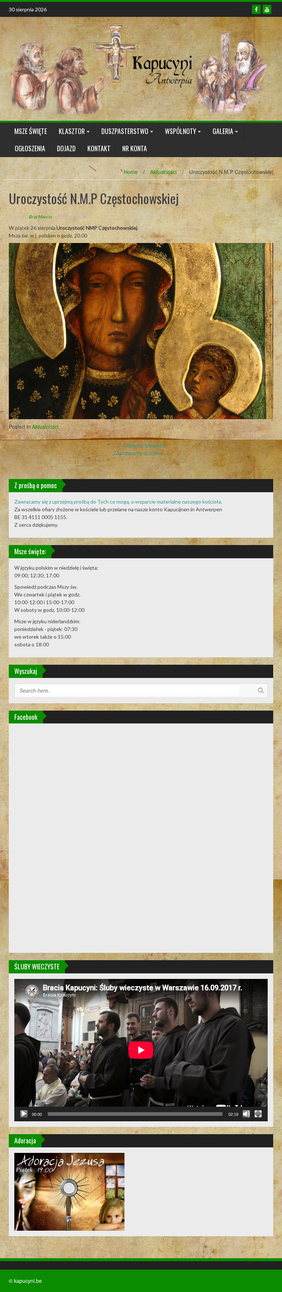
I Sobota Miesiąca (141, 445)
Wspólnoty (180, 131)
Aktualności (163, 171)
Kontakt (99, 148)
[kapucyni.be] (138, 68)
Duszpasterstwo (124, 131)
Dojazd (66, 148)
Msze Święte (30, 131)
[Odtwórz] (24, 1114)
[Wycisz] (246, 1114)
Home (131, 171)
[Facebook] (256, 9)
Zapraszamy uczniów (141, 453)
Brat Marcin (40, 216)
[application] (141, 1050)
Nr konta (134, 148)
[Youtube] (267, 9)
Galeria (223, 131)
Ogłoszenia (30, 148)
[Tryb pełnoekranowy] (258, 1114)
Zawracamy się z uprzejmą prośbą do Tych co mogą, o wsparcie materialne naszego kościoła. (118, 501)
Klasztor (72, 131)
